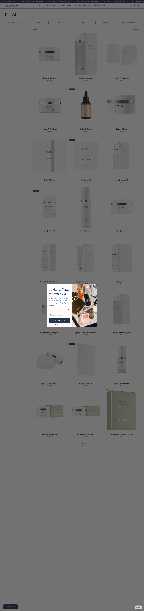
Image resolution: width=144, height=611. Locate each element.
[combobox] (59, 310)
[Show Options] (69, 310)
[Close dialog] (94, 286)
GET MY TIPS (59, 320)
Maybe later (59, 324)
